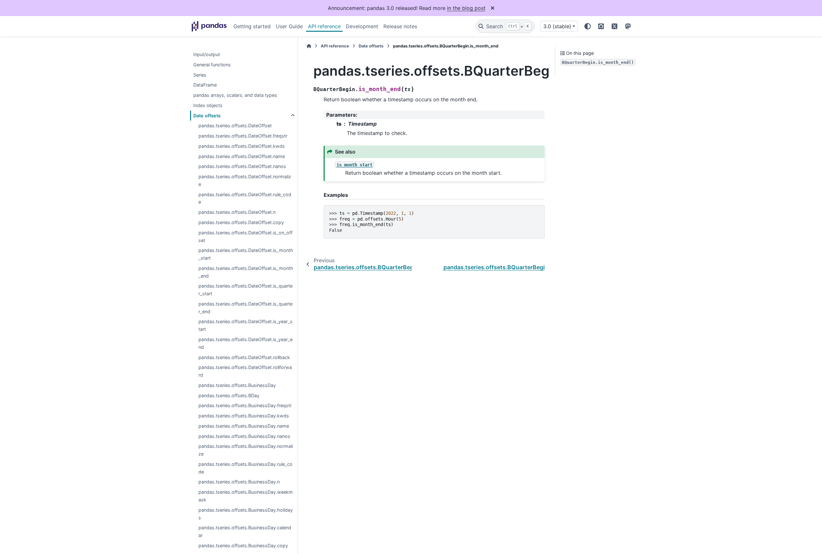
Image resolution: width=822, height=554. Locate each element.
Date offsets (207, 115)
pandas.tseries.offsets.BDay (228, 395)
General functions (212, 64)
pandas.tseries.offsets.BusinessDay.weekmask (245, 496)
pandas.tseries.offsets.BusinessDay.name (243, 426)
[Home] (309, 46)
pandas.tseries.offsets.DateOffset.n (236, 212)
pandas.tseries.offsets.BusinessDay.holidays (245, 513)
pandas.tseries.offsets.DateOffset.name (241, 156)
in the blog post (466, 8)
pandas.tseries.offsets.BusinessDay (237, 385)
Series (199, 75)
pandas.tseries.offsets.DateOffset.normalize (244, 180)
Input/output (206, 54)
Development (362, 26)
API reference (324, 26)
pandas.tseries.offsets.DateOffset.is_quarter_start (245, 290)
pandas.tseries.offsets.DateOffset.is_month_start (245, 254)
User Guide (289, 26)
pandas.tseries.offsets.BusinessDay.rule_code (245, 467)
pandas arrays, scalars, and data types (235, 95)
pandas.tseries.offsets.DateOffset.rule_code (244, 198)
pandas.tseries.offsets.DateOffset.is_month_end (245, 272)
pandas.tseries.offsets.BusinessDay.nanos (244, 436)
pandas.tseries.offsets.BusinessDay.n (239, 482)
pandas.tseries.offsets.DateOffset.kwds (241, 146)
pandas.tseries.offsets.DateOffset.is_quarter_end (245, 307)
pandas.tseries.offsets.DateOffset (235, 126)
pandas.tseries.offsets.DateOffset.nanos (242, 166)
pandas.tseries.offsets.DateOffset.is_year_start (245, 325)
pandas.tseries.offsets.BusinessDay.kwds (243, 415)
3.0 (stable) (557, 26)
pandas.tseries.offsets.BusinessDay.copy (243, 545)
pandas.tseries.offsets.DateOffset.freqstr (242, 136)
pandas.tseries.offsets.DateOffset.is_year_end (245, 343)
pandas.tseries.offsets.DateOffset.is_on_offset (245, 236)
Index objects (208, 105)
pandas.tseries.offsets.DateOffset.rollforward (245, 371)
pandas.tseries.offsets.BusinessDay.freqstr (245, 405)
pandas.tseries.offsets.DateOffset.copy (241, 222)
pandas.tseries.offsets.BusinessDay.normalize (245, 450)
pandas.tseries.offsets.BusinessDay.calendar (244, 531)
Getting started (252, 26)
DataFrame (205, 85)
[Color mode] (587, 26)
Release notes (400, 26)
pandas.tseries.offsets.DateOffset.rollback (244, 357)
